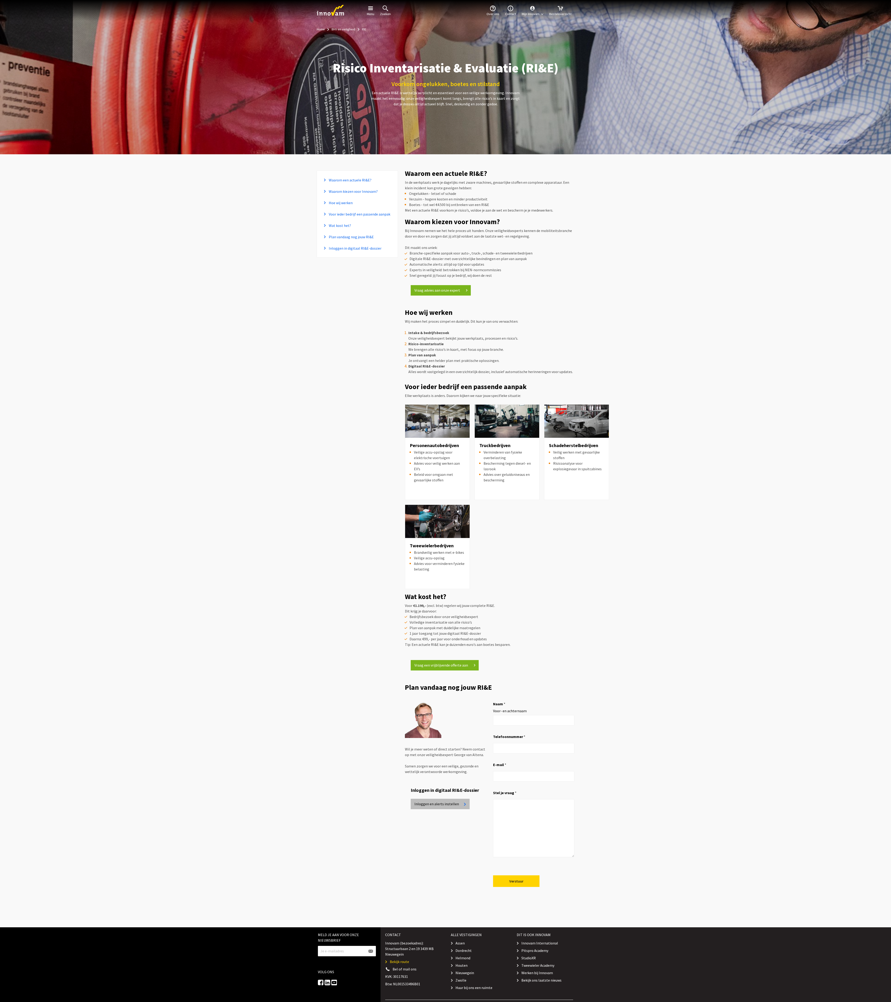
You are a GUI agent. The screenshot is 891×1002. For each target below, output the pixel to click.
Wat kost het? (339, 225)
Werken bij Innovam (537, 972)
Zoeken (385, 14)
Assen (460, 943)
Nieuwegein (464, 972)
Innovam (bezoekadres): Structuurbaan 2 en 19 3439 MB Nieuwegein (409, 949)
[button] (532, 10)
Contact (510, 14)
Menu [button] (370, 14)
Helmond (462, 958)
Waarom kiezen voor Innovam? (353, 191)
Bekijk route (399, 961)
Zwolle (460, 980)
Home (321, 29)
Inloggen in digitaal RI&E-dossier (354, 248)
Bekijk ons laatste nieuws (541, 980)
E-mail (499, 764)
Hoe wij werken (340, 202)
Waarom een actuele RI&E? (349, 180)
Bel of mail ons (404, 969)
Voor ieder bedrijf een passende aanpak (359, 214)
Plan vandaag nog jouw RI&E (351, 237)
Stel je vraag (505, 792)
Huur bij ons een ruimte (473, 987)
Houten (461, 965)
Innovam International (539, 943)
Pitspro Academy (534, 950)
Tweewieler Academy (537, 965)
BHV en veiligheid (343, 29)
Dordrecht (463, 950)
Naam (499, 704)
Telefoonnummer (509, 736)
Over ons (493, 14)
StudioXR (528, 958)
